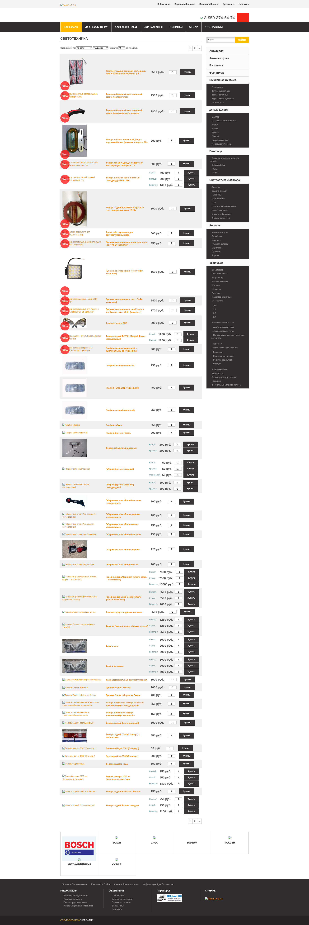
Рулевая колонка (220, 244)
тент (215, 305)
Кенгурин (216, 381)
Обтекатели (217, 301)
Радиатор (217, 352)
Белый (152, 444)
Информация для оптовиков (158, 884)
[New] (74, 72)
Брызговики (217, 270)
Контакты (244, 4)
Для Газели (71, 27)
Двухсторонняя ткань (223, 331)
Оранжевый (154, 475)
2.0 (214, 313)
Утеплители (217, 373)
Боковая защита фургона (224, 121)
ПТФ (214, 202)
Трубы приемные (220, 95)
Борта (215, 125)
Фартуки (217, 364)
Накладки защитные (221, 297)
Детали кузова (218, 109)
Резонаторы (218, 102)
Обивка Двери (218, 165)
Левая (152, 578)
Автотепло (216, 51)
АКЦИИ (193, 27)
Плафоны (216, 195)
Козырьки (216, 289)
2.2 (214, 317)
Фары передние (219, 210)
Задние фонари (219, 191)
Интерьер (215, 151)
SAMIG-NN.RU (87, 920)
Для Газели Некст (96, 27)
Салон (215, 173)
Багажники (216, 65)
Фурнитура (216, 72)
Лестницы (216, 293)
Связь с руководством (126, 884)
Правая (152, 572)
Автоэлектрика (219, 58)
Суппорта (216, 252)
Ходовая (214, 225)
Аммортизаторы (220, 232)
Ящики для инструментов (224, 377)
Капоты (215, 132)
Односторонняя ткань (223, 327)
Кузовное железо (220, 140)
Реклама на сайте (100, 884)
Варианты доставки (184, 4)
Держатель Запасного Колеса (226, 385)
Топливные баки (219, 369)
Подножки (217, 344)
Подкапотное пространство (225, 347)
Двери (215, 128)
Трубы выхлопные (221, 91)
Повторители (218, 199)
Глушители (217, 87)
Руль (214, 169)
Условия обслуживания (74, 884)
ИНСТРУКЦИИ (214, 27)
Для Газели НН (153, 27)
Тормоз (215, 255)
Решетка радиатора (222, 360)
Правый (152, 179)
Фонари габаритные (221, 214)
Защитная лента (220, 274)
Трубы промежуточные (223, 99)
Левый (152, 173)
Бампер (215, 117)
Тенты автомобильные (223, 323)
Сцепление (217, 248)
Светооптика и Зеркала (224, 180)
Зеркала (216, 187)
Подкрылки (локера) (221, 144)
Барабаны (217, 236)
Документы (228, 4)
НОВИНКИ (176, 27)
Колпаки (216, 285)
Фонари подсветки (221, 218)
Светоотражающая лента (224, 206)
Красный (153, 451)
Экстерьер (216, 262)
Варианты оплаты (208, 4)
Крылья (215, 136)
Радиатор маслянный (223, 356)
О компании (163, 4)
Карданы (216, 240)
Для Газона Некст (126, 27)
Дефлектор (217, 278)
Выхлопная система (222, 80)
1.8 (214, 309)
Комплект (153, 185)
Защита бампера (220, 281)
